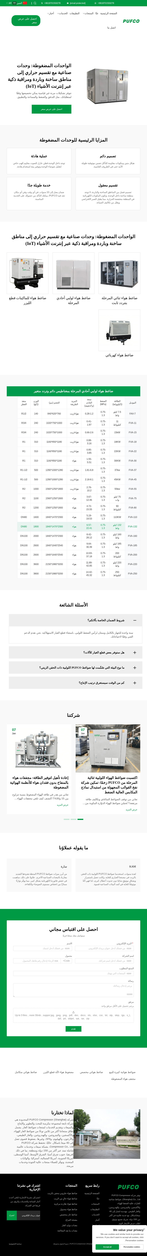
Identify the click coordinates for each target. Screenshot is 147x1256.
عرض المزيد (131, 809)
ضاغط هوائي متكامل (26, 1072)
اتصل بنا (111, 27)
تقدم (73, 1029)
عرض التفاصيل (119, 273)
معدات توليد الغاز (69, 1225)
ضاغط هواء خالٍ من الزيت (65, 1198)
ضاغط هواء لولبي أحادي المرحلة (73, 300)
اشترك (11, 1215)
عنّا (96, 13)
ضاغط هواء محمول (68, 1209)
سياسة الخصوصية (15, 1244)
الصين (20, 3)
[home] (123, 1186)
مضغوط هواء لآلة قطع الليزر (58, 1072)
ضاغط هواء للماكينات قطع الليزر (27, 300)
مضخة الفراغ (71, 1220)
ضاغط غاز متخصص (68, 1214)
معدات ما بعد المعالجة (67, 1230)
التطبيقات (75, 13)
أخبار (51, 13)
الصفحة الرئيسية (108, 13)
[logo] (131, 20)
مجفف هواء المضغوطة (123, 1078)
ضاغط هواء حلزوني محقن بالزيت (62, 1193)
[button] (80, 819)
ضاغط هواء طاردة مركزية (65, 1204)
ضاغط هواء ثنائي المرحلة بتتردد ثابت (119, 300)
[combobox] (66, 960)
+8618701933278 (52, 3)
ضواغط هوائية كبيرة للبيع (122, 1072)
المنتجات (89, 13)
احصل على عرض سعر (27, 20)
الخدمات (63, 13)
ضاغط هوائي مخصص (91, 1072)
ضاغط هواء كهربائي (119, 355)
